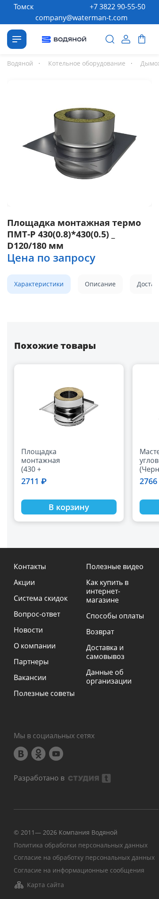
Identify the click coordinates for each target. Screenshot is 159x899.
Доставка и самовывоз (105, 652)
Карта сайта (45, 885)
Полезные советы (44, 693)
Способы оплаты (115, 615)
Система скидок (41, 598)
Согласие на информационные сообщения (79, 870)
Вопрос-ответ (37, 614)
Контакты (30, 566)
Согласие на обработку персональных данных (84, 858)
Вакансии (30, 677)
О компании (35, 645)
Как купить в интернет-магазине (107, 591)
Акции (24, 582)
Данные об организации (109, 676)
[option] (79, 142)
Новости (28, 629)
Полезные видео (115, 566)
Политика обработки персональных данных (81, 845)
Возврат (100, 631)
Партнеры (31, 661)
